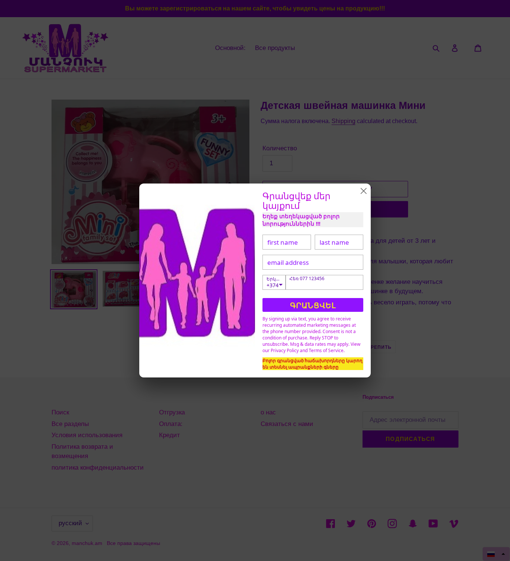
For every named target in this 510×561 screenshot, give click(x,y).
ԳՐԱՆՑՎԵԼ (313, 305)
